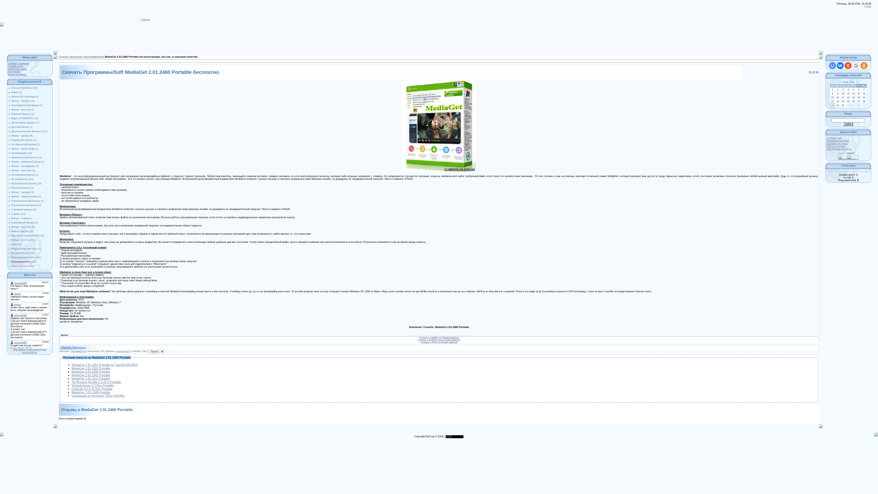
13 (858, 93)
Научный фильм (20, 187)
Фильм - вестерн (21, 109)
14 (864, 93)
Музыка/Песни (19, 253)
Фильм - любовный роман (26, 161)
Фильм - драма (20, 135)
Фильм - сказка (20, 218)
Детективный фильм (23, 122)
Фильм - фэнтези (21, 240)
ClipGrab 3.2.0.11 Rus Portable (92, 389)
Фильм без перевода (23, 96)
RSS (868, 6)
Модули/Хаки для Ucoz (24, 248)
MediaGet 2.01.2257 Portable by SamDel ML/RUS (105, 365)
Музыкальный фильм (23, 183)
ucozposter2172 (123, 351)
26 (853, 101)
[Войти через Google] (856, 65)
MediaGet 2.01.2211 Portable (91, 378)
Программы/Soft (20, 261)
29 (832, 105)
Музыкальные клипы (23, 257)
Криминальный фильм (24, 157)
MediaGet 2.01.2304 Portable (91, 371)
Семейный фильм (21, 209)
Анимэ (15, 92)
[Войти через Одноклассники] (864, 65)
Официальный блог (838, 140)
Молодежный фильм (23, 174)
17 (843, 97)
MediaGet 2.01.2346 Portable (91, 392)
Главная (145, 19)
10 (843, 93)
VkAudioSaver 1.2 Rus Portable (93, 385)
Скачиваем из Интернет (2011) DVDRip (98, 395)
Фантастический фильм (25, 235)
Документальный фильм (25, 131)
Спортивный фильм (22, 222)
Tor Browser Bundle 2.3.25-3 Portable (96, 382)
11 (848, 93)
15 (832, 97)
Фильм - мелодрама (23, 166)
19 (853, 97)
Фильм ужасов (19, 231)
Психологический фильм (25, 200)
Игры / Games (19, 266)
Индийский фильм (21, 140)
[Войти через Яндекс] (848, 65)
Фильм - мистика (21, 170)
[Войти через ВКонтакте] (840, 65)
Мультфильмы (19, 179)
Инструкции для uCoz (839, 149)
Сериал (15, 213)
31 (843, 105)
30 (837, 105)
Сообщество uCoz (837, 143)
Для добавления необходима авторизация (30, 351)
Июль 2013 (848, 82)
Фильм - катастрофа (23, 148)
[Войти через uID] (832, 65)
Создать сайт (834, 138)
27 (858, 101)
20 (858, 97)
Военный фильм (20, 114)
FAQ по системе (836, 146)
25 (848, 101)
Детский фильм (20, 127)
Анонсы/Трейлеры (21, 87)
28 (864, 101)
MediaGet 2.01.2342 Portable (91, 375)
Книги (14, 244)
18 (848, 97)
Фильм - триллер (21, 227)
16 (837, 97)
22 (832, 101)
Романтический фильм (24, 205)
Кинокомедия (19, 153)
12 (853, 93)
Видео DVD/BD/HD (22, 118)
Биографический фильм (25, 105)
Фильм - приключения (24, 196)
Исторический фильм (23, 144)
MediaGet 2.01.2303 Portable (91, 368)
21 (864, 97)
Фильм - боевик (20, 100)
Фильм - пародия (21, 192)
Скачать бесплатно (71, 56)
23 (837, 101)
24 (843, 101)
